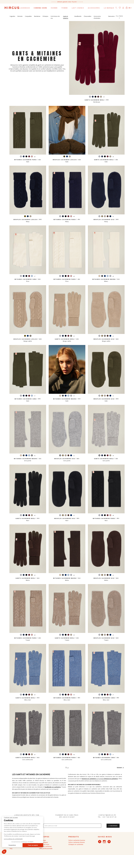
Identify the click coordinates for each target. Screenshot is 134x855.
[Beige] (99, 276)
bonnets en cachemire (89, 779)
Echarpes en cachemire (75, 844)
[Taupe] (102, 216)
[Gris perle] (90, 97)
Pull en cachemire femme (76, 842)
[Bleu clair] (32, 276)
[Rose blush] (32, 157)
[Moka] (107, 216)
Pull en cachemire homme (76, 840)
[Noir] (95, 97)
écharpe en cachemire (111, 779)
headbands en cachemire (53, 787)
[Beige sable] (101, 97)
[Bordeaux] (29, 157)
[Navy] (93, 97)
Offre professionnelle (45, 848)
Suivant (120, 767)
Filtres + (119, 17)
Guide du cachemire (45, 846)
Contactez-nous (44, 844)
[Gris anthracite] (102, 276)
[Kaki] (25, 216)
